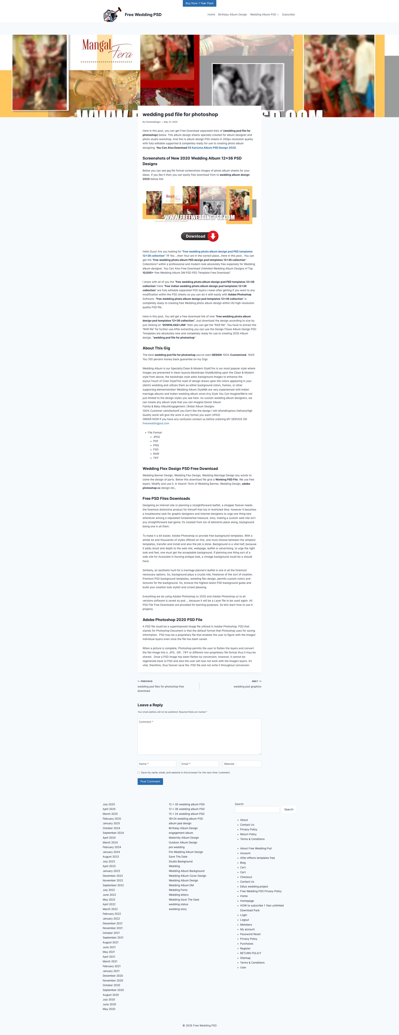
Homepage (247, 900)
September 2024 (113, 832)
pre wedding (177, 847)
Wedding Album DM (181, 885)
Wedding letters (179, 894)
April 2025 (109, 809)
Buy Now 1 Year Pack (200, 3)
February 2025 (112, 818)
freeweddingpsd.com (156, 423)
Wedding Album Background (186, 871)
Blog (243, 862)
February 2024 (112, 847)
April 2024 (109, 837)
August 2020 (111, 994)
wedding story (178, 909)
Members (246, 924)
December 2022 (113, 875)
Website (229, 763)
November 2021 (113, 928)
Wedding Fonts (178, 890)
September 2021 (113, 937)
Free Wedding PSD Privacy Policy (261, 891)
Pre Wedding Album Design (186, 852)
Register (245, 948)
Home (211, 14)
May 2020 (109, 1009)
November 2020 (113, 980)
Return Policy (248, 834)
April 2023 (109, 866)
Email (186, 763)
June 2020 (109, 1004)
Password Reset (250, 934)
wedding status (178, 904)
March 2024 (110, 842)
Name (144, 763)
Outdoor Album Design (183, 842)
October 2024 (111, 828)
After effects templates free (257, 857)
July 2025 (109, 804)
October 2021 (111, 932)
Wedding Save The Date (184, 899)
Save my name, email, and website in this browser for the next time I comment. (185, 772)
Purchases (246, 943)
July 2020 (109, 999)
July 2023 (109, 861)
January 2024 (111, 852)
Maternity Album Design (184, 837)
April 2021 (109, 956)
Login (243, 915)
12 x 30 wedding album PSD (187, 804)
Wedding (174, 866)
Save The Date (178, 856)
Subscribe (288, 14)
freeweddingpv (153, 122)
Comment (146, 721)
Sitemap (245, 958)
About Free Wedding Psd (256, 848)
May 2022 (109, 899)
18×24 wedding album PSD (186, 818)
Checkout (246, 877)
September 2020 (113, 990)
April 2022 (109, 904)
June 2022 (109, 894)
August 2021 (110, 942)
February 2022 (112, 913)
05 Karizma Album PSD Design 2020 (212, 147)
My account (247, 929)
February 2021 (112, 966)
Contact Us (247, 824)
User (243, 967)
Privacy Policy (248, 829)
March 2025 (110, 813)
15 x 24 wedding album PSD (186, 813)
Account (245, 853)
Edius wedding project (254, 886)
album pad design (180, 823)
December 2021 (113, 923)
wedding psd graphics (247, 684)
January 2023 (111, 871)
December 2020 (113, 975)
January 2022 (111, 918)
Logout (244, 919)
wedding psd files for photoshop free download (161, 686)
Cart (243, 867)
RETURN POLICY (250, 953)
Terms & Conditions (252, 839)
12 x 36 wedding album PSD (187, 809)
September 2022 (113, 885)
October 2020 (111, 985)
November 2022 (113, 880)
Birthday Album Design (232, 14)
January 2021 (111, 971)
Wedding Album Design (183, 880)
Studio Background (181, 861)
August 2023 (111, 856)
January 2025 (111, 823)
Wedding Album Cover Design (187, 875)
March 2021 (110, 961)
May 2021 (109, 951)
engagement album (181, 832)
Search (239, 804)
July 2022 (109, 890)
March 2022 (110, 909)
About (244, 819)
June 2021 (109, 947)
